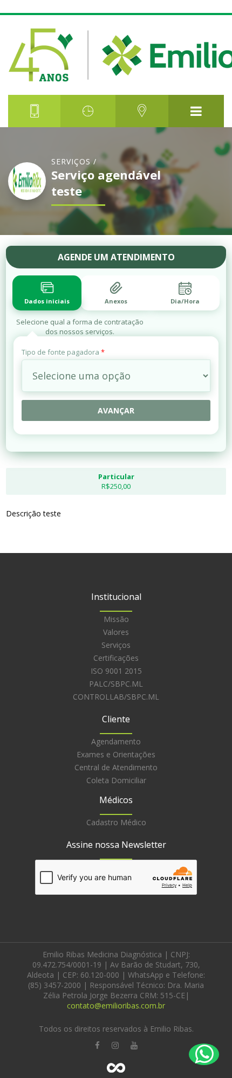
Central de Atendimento (116, 767)
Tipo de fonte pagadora (63, 352)
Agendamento (116, 741)
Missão (116, 619)
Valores (116, 632)
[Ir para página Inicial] (116, 55)
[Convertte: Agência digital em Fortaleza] (116, 1068)
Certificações (116, 658)
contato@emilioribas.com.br (116, 1005)
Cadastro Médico (116, 822)
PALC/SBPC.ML (116, 684)
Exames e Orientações (116, 754)
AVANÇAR (116, 410)
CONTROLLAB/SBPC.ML (116, 697)
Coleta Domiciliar (116, 780)
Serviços (116, 645)
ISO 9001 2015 (116, 671)
